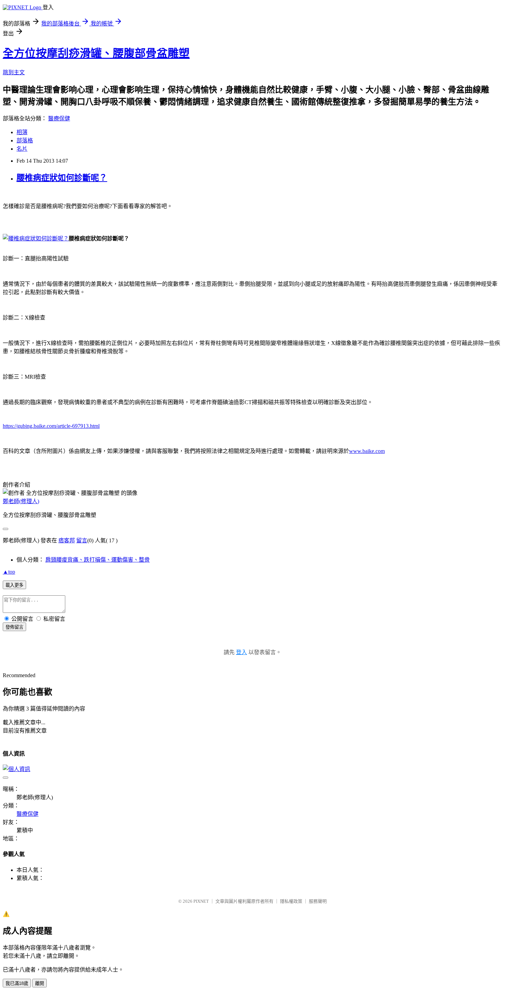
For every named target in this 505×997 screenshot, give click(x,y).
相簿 (21, 132)
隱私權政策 (291, 901)
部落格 (24, 140)
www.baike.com (367, 451)
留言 (81, 540)
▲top (9, 572)
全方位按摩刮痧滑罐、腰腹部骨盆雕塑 (96, 53)
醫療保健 (59, 118)
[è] (36, 238)
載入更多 (14, 585)
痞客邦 (66, 540)
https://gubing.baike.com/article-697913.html (51, 426)
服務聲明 (318, 901)
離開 (39, 983)
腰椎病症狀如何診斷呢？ (61, 177)
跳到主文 (14, 72)
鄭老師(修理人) (21, 501)
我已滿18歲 (16, 983)
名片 (21, 149)
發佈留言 (14, 627)
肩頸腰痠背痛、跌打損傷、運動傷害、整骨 (97, 560)
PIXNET (201, 901)
